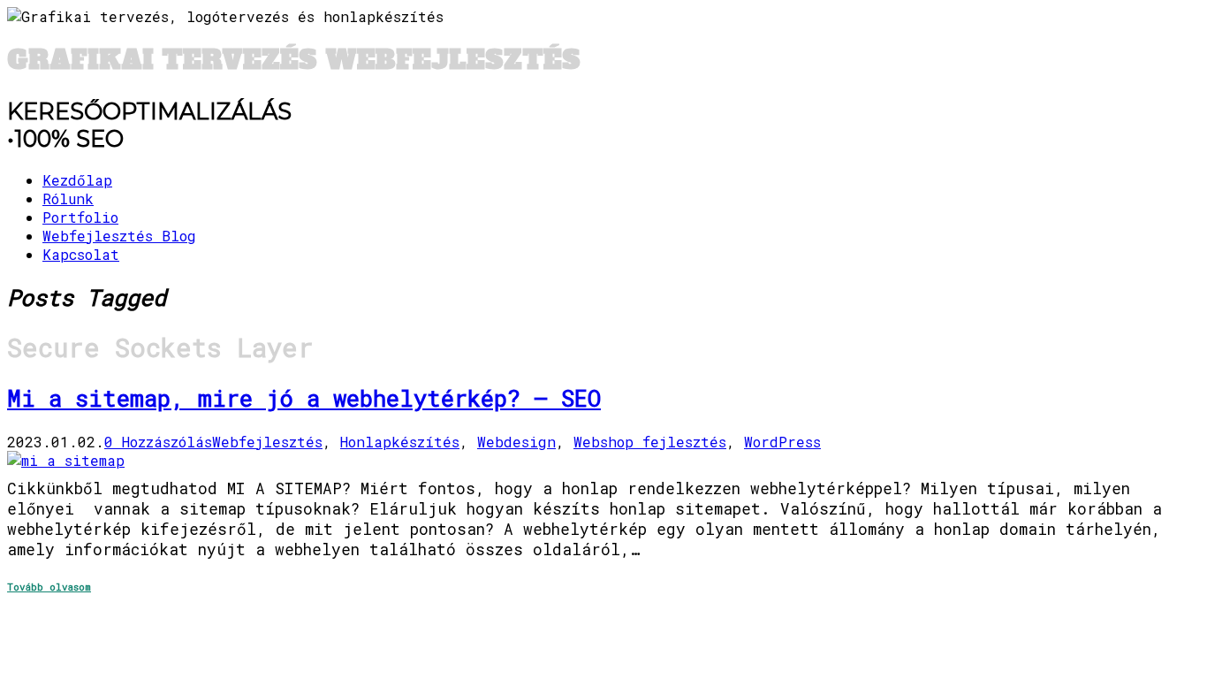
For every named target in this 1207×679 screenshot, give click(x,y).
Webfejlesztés (267, 441)
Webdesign (516, 441)
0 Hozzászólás (158, 441)
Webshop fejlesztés (649, 441)
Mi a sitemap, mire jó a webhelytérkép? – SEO (304, 398)
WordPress (782, 441)
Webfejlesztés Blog (119, 235)
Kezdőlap (77, 180)
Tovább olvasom (49, 586)
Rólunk (68, 198)
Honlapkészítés (399, 441)
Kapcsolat (80, 254)
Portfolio (80, 217)
